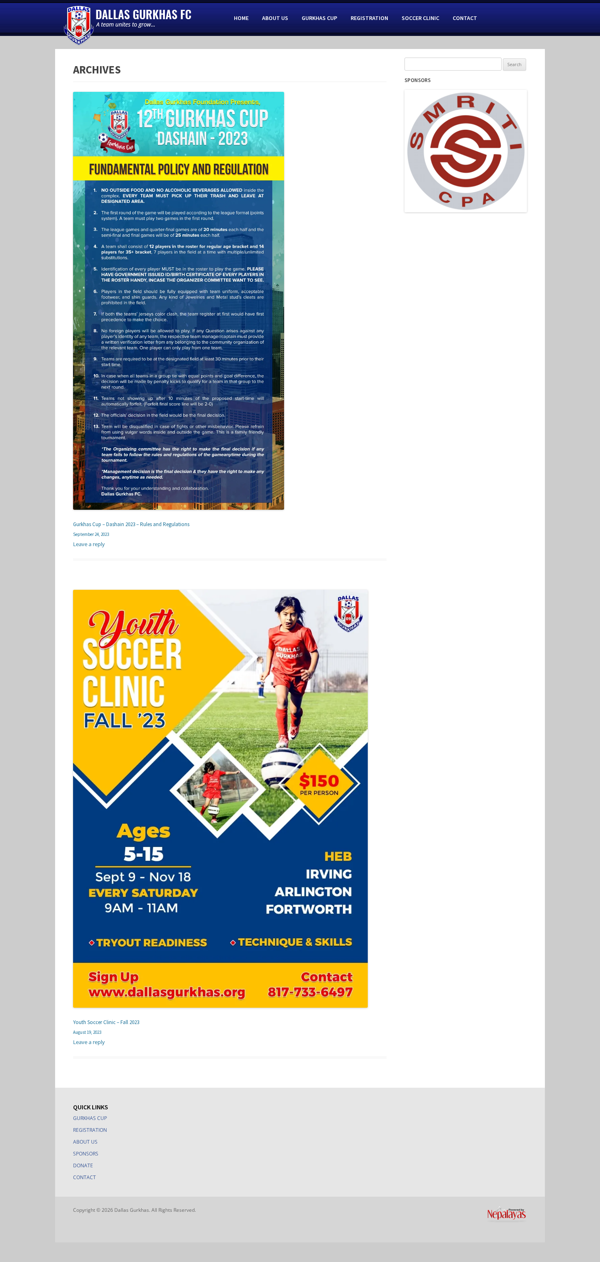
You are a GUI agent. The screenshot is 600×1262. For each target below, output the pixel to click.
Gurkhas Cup (319, 18)
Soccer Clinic (420, 18)
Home (241, 18)
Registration (369, 18)
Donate (83, 1165)
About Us (275, 18)
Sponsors (85, 1153)
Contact (465, 18)
